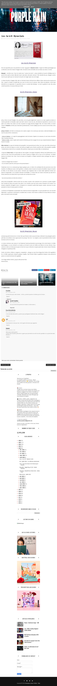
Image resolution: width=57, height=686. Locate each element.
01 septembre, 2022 (11, 292)
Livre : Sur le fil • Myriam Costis (26, 459)
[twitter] (32, 681)
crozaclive (8, 291)
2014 (20, 503)
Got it (32, 6)
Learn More (26, 6)
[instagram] (27, 681)
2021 (20, 489)
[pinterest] (30, 681)
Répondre (8, 296)
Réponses (9, 299)
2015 (20, 501)
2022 (20, 448)
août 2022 (22, 457)
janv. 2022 (22, 487)
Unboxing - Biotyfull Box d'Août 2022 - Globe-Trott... (29, 471)
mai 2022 (22, 480)
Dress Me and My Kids (10, 310)
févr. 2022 (22, 485)
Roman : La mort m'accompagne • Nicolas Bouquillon (27, 283)
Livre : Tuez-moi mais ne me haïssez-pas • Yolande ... (29, 464)
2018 (20, 495)
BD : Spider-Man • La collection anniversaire (29, 461)
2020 (20, 491)
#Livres (24, 38)
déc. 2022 (22, 449)
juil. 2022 (22, 476)
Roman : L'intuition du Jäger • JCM (31, 623)
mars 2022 (22, 484)
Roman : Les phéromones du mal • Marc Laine (9, 283)
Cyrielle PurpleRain (14, 301)
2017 (20, 497)
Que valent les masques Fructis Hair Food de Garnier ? (32, 641)
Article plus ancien (51, 365)
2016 (20, 499)
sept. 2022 (22, 455)
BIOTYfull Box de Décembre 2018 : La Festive (31, 635)
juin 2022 (22, 478)
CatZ (7, 319)
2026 (20, 440)
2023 (20, 446)
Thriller (28, 38)
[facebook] (24, 681)
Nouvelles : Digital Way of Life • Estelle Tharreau (28, 468)
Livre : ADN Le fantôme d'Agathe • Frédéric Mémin (31, 629)
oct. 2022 (22, 453)
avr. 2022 (22, 482)
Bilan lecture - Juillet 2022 (25, 474)
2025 (20, 442)
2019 (20, 493)
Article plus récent (6, 365)
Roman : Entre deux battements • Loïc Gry (46, 283)
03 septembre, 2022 (11, 330)
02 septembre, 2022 (11, 320)
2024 (20, 444)
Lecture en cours (28, 519)
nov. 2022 (22, 451)
